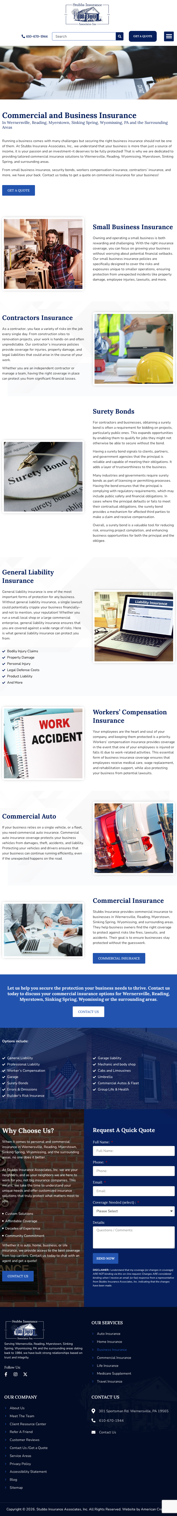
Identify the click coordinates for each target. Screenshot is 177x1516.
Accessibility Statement (28, 1471)
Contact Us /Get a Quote (29, 1448)
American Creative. (156, 1509)
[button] (169, 36)
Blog (13, 1479)
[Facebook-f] (6, 1374)
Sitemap (16, 1487)
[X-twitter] (25, 1374)
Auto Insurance (108, 1333)
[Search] (119, 36)
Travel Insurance (109, 1381)
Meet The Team (22, 1416)
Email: (98, 1182)
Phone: (99, 1162)
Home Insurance (109, 1341)
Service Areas (20, 1456)
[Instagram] (15, 1374)
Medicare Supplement (114, 1373)
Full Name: (102, 1142)
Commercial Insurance (114, 1357)
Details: (99, 1223)
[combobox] (84, 36)
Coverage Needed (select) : (115, 1202)
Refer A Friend (21, 1432)
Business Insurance (112, 1349)
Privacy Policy (20, 1464)
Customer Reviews (25, 1440)
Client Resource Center (28, 1424)
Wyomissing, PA (26, 1348)
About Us (17, 1408)
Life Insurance (108, 1365)
